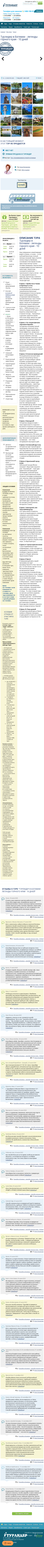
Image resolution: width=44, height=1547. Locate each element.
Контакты (4, 27)
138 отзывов (25, 170)
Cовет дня (27, 27)
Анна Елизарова (25, 167)
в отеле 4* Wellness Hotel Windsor (10, 295)
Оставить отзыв (22, 1514)
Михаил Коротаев (37, 1532)
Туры (5, 24)
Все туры (9, 32)
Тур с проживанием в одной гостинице (23, 158)
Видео (11, 27)
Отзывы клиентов (19, 24)
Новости (29, 24)
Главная (3, 32)
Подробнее (9, 911)
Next (40, 59)
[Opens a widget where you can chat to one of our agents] (7, 1543)
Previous (4, 59)
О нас (41, 24)
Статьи (35, 24)
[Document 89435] (6, 87)
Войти (40, 11)
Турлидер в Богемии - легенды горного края (31, 1032)
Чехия (14, 32)
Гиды (10, 24)
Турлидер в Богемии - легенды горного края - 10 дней (28, 915)
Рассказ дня (35, 27)
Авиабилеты (18, 27)
